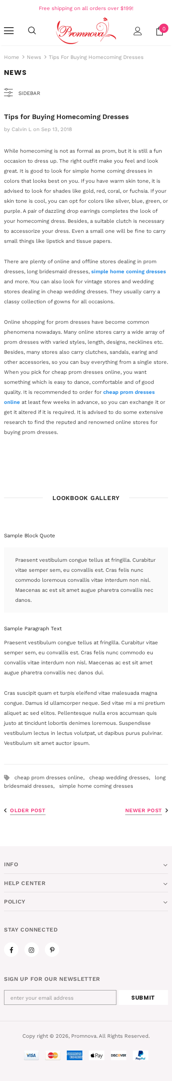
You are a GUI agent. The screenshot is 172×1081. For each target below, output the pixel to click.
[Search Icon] (32, 31)
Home (11, 57)
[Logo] (86, 30)
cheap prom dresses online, (51, 777)
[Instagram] (31, 949)
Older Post (28, 810)
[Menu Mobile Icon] (9, 31)
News (34, 57)
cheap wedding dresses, (122, 777)
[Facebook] (11, 949)
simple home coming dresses (128, 271)
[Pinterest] (52, 949)
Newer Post (143, 810)
